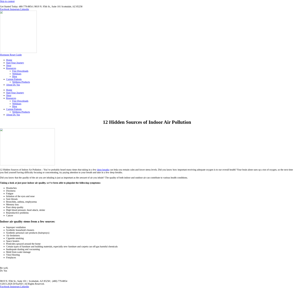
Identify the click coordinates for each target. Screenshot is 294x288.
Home (9, 60)
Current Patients (14, 79)
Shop (8, 65)
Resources (11, 68)
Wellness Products (21, 82)
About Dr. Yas (13, 84)
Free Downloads (20, 71)
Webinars (16, 73)
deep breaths (103, 169)
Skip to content (7, 1)
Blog (14, 76)
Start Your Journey (15, 62)
